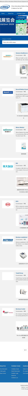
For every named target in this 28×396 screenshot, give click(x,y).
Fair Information (3, 369)
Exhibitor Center (21, 13)
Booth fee (13, 375)
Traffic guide (3, 371)
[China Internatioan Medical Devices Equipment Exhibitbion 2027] (5, 6)
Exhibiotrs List (14, 377)
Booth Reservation (15, 371)
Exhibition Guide (15, 369)
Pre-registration (21, 17)
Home (3, 13)
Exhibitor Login (14, 373)
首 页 (25, 350)
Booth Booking (21, 21)
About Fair (10, 13)
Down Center (3, 373)
